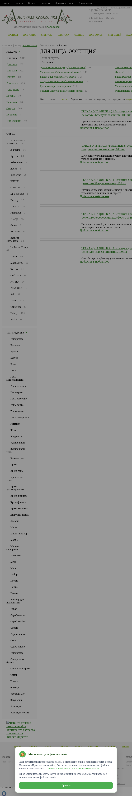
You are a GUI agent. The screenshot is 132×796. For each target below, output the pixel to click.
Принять (66, 785)
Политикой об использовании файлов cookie (73, 768)
